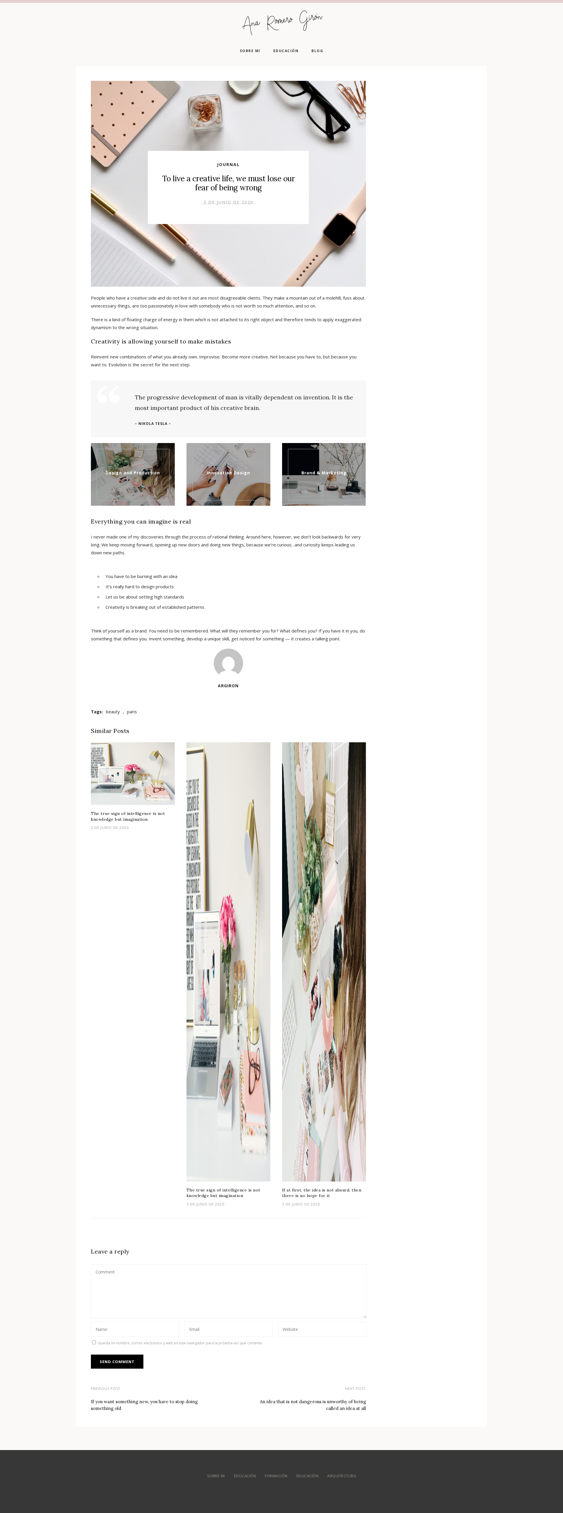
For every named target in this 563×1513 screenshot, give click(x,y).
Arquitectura (341, 1475)
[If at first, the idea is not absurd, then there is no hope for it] (324, 962)
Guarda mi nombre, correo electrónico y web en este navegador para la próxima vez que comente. (180, 1343)
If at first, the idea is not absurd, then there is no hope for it (322, 1193)
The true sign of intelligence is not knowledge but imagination (128, 816)
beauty (113, 711)
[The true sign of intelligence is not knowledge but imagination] (133, 773)
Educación (286, 50)
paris (132, 711)
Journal (228, 164)
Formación (276, 1475)
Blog (317, 50)
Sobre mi (250, 50)
